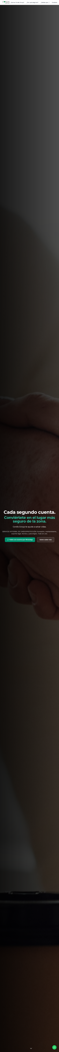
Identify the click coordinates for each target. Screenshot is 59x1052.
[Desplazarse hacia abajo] (31, 1048)
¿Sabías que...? (45, 2)
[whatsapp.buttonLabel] (54, 1047)
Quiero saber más (46, 539)
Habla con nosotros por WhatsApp (21, 539)
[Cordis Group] (6, 2)
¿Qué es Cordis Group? (17, 2)
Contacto (54, 2)
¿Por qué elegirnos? (32, 2)
